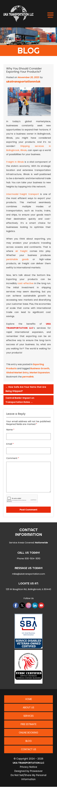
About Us (28, 707)
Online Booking (28, 732)
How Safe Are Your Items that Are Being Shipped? (26, 389)
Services (28, 716)
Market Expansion (40, 372)
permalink (28, 376)
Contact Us (28, 749)
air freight (21, 251)
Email (10, 444)
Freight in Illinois (15, 161)
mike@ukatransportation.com (28, 573)
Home (28, 699)
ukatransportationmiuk (23, 81)
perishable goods (17, 259)
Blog (28, 741)
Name (10, 429)
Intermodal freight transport (22, 194)
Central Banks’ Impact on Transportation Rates (20, 400)
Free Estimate (28, 724)
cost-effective (25, 283)
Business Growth (39, 368)
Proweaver (36, 771)
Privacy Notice (28, 767)
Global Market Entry (17, 372)
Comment (12, 458)
